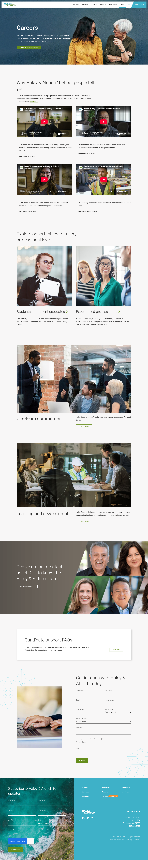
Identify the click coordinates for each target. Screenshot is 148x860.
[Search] (130, 5)
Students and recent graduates (41, 312)
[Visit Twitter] (87, 818)
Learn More (84, 426)
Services (85, 792)
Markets (85, 787)
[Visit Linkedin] (83, 818)
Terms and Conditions (117, 840)
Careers (105, 796)
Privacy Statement (133, 840)
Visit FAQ (116, 650)
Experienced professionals (96, 312)
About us (105, 792)
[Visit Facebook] (92, 818)
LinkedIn (34, 102)
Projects (85, 796)
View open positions (29, 48)
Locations (125, 792)
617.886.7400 (134, 826)
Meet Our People (27, 586)
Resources (106, 787)
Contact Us (126, 787)
